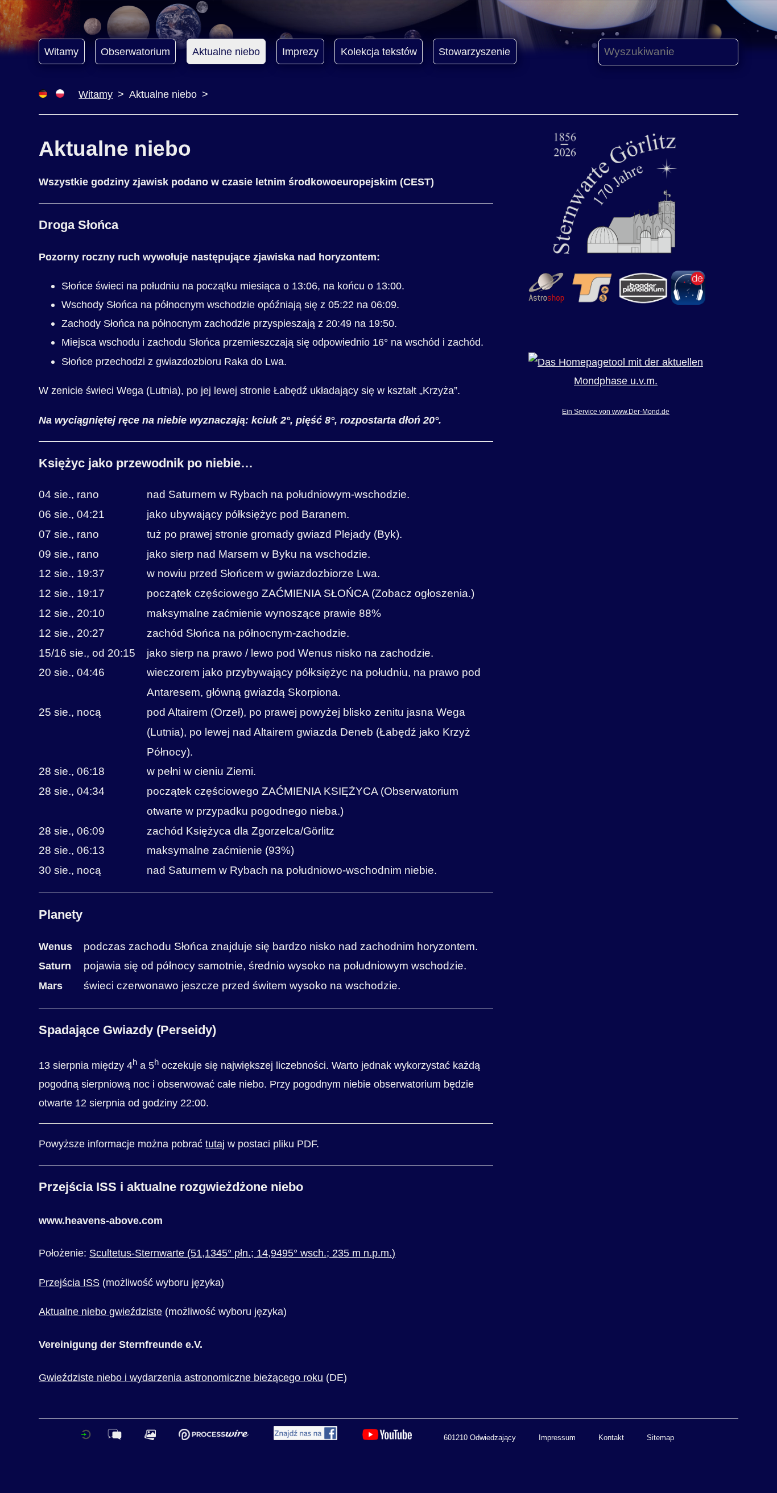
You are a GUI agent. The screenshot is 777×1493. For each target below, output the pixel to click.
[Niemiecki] (43, 94)
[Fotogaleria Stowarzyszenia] (150, 1437)
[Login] (86, 1437)
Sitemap (660, 1437)
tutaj (215, 1144)
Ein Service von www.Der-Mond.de (615, 412)
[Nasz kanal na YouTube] (387, 1437)
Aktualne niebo (226, 51)
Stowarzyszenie (474, 51)
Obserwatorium (135, 51)
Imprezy (300, 51)
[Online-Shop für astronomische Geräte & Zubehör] (546, 301)
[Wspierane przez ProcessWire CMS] (213, 1437)
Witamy (61, 51)
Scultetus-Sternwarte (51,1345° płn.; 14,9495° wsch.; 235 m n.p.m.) (242, 1253)
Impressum (557, 1437)
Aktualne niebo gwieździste (100, 1311)
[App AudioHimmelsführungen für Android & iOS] (688, 301)
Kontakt (611, 1437)
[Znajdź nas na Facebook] (305, 1437)
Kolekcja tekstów (379, 51)
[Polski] (60, 94)
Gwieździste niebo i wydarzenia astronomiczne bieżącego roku (181, 1377)
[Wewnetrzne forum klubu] (115, 1437)
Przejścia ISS (69, 1282)
